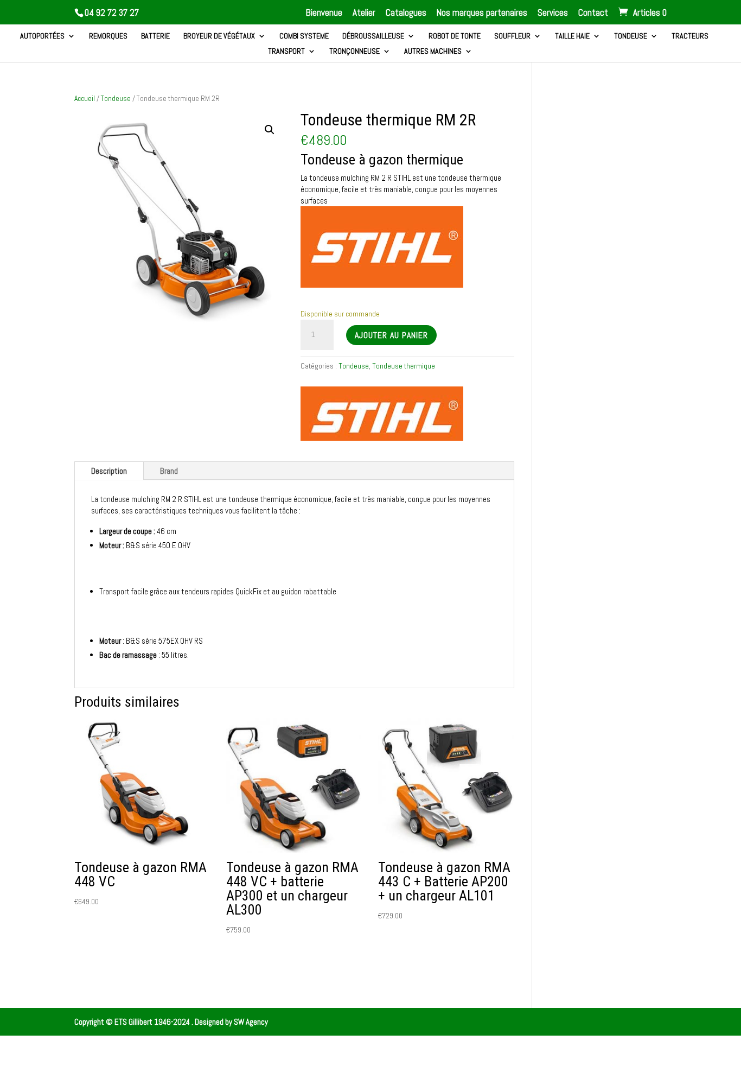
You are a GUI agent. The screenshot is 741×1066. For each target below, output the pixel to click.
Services (553, 13)
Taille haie (572, 36)
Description (109, 471)
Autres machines (433, 51)
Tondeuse (630, 36)
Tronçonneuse (354, 51)
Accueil (84, 98)
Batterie (155, 36)
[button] (269, 129)
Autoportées (42, 36)
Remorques (108, 36)
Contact (593, 13)
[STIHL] (382, 414)
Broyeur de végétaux (219, 36)
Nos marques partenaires (482, 13)
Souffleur (512, 36)
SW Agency (251, 1022)
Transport (286, 51)
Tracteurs (690, 36)
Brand (169, 471)
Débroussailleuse (373, 36)
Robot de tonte (455, 36)
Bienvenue (324, 13)
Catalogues (406, 13)
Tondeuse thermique (403, 366)
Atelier (364, 13)
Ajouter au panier (391, 335)
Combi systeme (304, 36)
